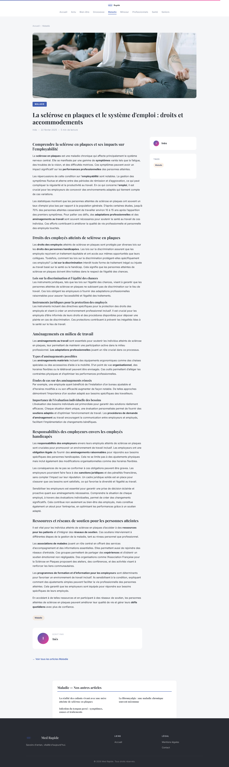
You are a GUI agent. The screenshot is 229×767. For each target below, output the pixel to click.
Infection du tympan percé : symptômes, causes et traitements (81, 710)
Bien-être (84, 12)
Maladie (112, 12)
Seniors (165, 12)
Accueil (63, 12)
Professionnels (140, 12)
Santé (155, 12)
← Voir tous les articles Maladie (50, 659)
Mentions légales (170, 742)
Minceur (124, 12)
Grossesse (98, 12)
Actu (73, 12)
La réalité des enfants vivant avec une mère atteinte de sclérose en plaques (82, 700)
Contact (166, 747)
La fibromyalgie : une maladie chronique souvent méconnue (141, 700)
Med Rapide (50, 737)
